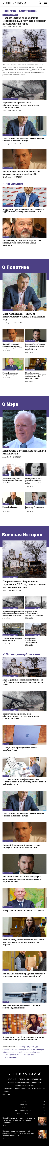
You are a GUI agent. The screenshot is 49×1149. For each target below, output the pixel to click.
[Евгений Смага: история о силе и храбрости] (13, 629)
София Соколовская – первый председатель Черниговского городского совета (35, 481)
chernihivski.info (27, 1055)
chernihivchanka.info (11, 1055)
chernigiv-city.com (26, 1047)
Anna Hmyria (7, 457)
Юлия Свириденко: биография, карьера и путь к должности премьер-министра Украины (35, 375)
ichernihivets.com (10, 1057)
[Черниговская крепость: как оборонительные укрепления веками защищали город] (24, 90)
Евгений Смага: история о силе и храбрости (12, 639)
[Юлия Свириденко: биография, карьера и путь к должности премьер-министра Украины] (35, 364)
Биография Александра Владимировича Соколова (12, 479)
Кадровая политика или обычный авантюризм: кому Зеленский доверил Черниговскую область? (18, 1133)
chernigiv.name (21, 1052)
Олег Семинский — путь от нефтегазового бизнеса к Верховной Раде (23, 139)
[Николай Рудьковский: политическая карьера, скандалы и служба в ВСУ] (24, 159)
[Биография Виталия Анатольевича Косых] (13, 498)
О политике (7, 134)
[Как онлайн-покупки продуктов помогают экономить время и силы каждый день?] (24, 961)
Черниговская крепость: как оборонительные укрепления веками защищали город (21, 105)
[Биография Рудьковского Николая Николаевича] (35, 498)
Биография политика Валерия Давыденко (10, 374)
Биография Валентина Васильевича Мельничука (24, 452)
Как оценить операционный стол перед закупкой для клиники (22, 1006)
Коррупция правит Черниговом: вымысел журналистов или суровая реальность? (23, 210)
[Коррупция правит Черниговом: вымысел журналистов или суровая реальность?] (24, 197)
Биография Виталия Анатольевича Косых (10, 508)
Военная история (10, 14)
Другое (6, 237)
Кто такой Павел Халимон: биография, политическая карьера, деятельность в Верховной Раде (35, 346)
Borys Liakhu (7, 26)
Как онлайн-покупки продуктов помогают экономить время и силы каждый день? (24, 975)
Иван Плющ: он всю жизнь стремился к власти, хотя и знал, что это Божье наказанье (22, 242)
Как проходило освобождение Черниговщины (31, 640)
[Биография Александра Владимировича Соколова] (13, 469)
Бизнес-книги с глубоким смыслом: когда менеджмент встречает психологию (23, 1038)
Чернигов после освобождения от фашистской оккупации (34, 613)
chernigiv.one (34, 1052)
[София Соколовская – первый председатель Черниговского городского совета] (35, 469)
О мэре (6, 446)
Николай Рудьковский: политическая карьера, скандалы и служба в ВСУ (21, 172)
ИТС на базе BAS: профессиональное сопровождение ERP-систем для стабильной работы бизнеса (24, 781)
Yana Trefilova (7, 144)
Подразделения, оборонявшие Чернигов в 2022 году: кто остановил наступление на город (24, 20)
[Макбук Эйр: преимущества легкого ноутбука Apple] (24, 735)
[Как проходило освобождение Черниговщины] (35, 629)
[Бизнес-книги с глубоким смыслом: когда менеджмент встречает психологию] (24, 1024)
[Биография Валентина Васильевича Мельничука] (24, 429)
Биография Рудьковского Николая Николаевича (34, 508)
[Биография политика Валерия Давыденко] (13, 364)
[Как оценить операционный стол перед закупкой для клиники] (24, 993)
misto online (39, 1088)
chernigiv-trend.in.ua (26, 1049)
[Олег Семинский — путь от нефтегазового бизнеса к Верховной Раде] (24, 126)
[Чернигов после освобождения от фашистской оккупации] (35, 602)
